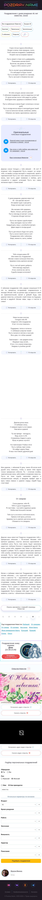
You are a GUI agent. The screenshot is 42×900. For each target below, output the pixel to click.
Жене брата (33, 627)
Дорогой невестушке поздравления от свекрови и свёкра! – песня (23, 141)
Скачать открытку (20, 713)
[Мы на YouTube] (9, 885)
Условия (7, 892)
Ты (4, 772)
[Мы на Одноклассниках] (25, 885)
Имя (4, 785)
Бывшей (32, 630)
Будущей (24, 630)
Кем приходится (16, 785)
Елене (4, 633)
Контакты (34, 892)
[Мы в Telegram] (33, 885)
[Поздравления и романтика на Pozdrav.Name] (21, 5)
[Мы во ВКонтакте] (17, 885)
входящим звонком (11, 656)
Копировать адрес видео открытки (19, 747)
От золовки (14, 627)
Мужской (6, 778)
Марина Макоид (16, 871)
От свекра (5, 627)
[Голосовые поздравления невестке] (25, 34)
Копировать (12, 83)
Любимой (26, 624)
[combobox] (21, 789)
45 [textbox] (3, 804)
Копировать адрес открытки (20, 707)
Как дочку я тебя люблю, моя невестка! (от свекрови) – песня (24, 150)
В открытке (32, 83)
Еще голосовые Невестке (19, 157)
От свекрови (35, 624)
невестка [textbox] (5, 789)
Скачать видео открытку (20, 753)
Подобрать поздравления (21, 861)
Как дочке (23, 627)
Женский (16, 778)
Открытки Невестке (19, 669)
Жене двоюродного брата (10, 630)
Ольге (10, 633)
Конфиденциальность (20, 892)
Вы (10, 772)
